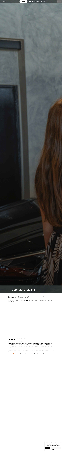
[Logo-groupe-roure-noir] (3, 1)
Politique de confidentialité (53, 449)
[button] (60, 442)
